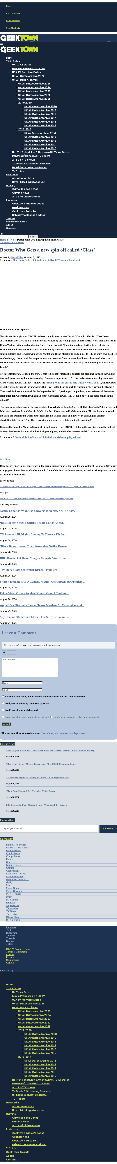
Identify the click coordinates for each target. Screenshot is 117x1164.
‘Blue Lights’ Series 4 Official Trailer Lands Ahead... (32, 522)
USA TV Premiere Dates (26, 72)
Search (33, 237)
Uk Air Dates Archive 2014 (40, 133)
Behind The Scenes (16, 844)
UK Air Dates (13, 917)
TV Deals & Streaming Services (31, 163)
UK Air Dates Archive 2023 (34, 91)
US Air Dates (13, 920)
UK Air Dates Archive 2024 (34, 87)
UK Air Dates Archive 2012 (40, 140)
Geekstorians (20, 207)
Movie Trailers (13, 894)
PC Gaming (12, 899)
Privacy (10, 957)
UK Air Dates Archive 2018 (40, 114)
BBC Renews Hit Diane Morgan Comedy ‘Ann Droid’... (35, 558)
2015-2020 (25, 102)
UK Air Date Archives (25, 80)
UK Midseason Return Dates (29, 167)
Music (9, 896)
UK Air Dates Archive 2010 (40, 148)
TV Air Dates (13, 61)
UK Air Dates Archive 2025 (34, 83)
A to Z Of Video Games (26, 196)
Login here (26, 645)
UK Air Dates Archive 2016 (40, 121)
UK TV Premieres (13, 13)
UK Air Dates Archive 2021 (34, 99)
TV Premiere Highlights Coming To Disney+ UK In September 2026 (37, 778)
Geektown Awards (16, 221)
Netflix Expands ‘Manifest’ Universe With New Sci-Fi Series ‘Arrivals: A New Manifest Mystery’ (50, 750)
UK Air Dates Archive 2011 (39, 144)
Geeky (9, 882)
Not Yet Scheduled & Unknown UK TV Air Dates (40, 152)
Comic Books (13, 853)
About (9, 224)
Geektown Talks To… (25, 211)
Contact (11, 228)
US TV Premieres (13, 21)
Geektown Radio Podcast (28, 203)
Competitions (13, 856)
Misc (8, 885)
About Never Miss (23, 178)
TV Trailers (18, 171)
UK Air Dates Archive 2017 (40, 118)
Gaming (10, 185)
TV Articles (12, 908)
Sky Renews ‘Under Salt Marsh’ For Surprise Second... (34, 617)
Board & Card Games (17, 847)
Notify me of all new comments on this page (27, 717)
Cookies (10, 954)
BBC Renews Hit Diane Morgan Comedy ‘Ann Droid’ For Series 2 (36, 805)
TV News (11, 239)
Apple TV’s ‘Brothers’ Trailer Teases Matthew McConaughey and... (42, 605)
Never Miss (12, 174)
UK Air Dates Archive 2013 (40, 137)
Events (9, 859)
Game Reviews (13, 865)
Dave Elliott (17, 257)
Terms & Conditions (16, 951)
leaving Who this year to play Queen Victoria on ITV (74, 382)
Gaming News (20, 193)
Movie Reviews (14, 891)
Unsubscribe (12, 960)
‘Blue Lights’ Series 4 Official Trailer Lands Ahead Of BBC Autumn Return (41, 764)
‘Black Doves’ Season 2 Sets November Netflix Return (33, 546)
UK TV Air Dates (21, 64)
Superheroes (12, 905)
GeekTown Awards (16, 873)
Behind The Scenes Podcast (29, 215)
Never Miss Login (13, 28)
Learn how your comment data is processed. (64, 733)
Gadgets (10, 862)
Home (8, 6)
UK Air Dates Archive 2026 (28, 76)
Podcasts (11, 200)
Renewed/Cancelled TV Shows (31, 156)
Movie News (12, 888)
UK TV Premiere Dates (18, 949)
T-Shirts (10, 218)
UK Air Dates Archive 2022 (34, 95)
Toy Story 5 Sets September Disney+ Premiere (28, 569)
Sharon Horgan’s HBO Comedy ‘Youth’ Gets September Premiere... (42, 581)
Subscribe (108, 828)
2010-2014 (24, 129)
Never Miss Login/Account (28, 182)
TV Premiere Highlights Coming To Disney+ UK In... (33, 534)
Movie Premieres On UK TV (28, 68)
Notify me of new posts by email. (22, 710)
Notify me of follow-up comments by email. (27, 703)
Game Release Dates (25, 189)
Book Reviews (13, 850)
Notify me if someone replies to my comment (76, 717)
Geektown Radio (14, 876)
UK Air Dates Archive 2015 (40, 125)
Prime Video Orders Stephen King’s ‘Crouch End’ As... (34, 593)
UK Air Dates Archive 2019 (40, 110)
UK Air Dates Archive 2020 (40, 106)
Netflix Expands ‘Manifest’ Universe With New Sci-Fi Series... (38, 510)
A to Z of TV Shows (23, 160)
